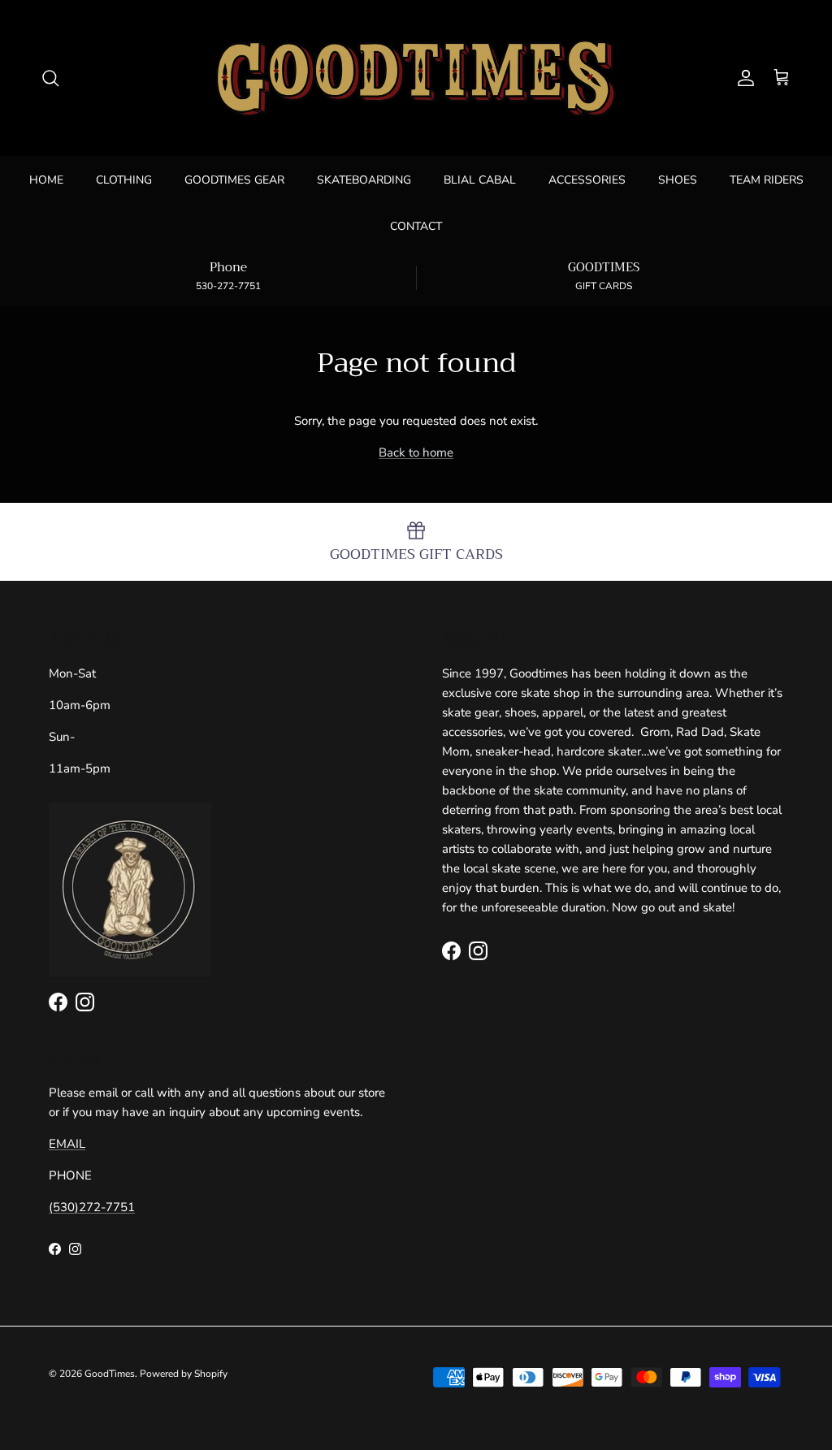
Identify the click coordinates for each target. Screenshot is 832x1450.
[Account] (743, 78)
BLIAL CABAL (480, 180)
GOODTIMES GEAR (234, 180)
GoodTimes (109, 1373)
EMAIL (67, 1144)
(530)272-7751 (92, 1207)
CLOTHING (124, 180)
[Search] (50, 78)
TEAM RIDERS (767, 180)
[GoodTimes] (416, 78)
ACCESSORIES (587, 180)
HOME (46, 180)
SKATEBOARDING (364, 180)
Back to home (416, 452)
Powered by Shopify (184, 1373)
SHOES (677, 180)
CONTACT (416, 226)
